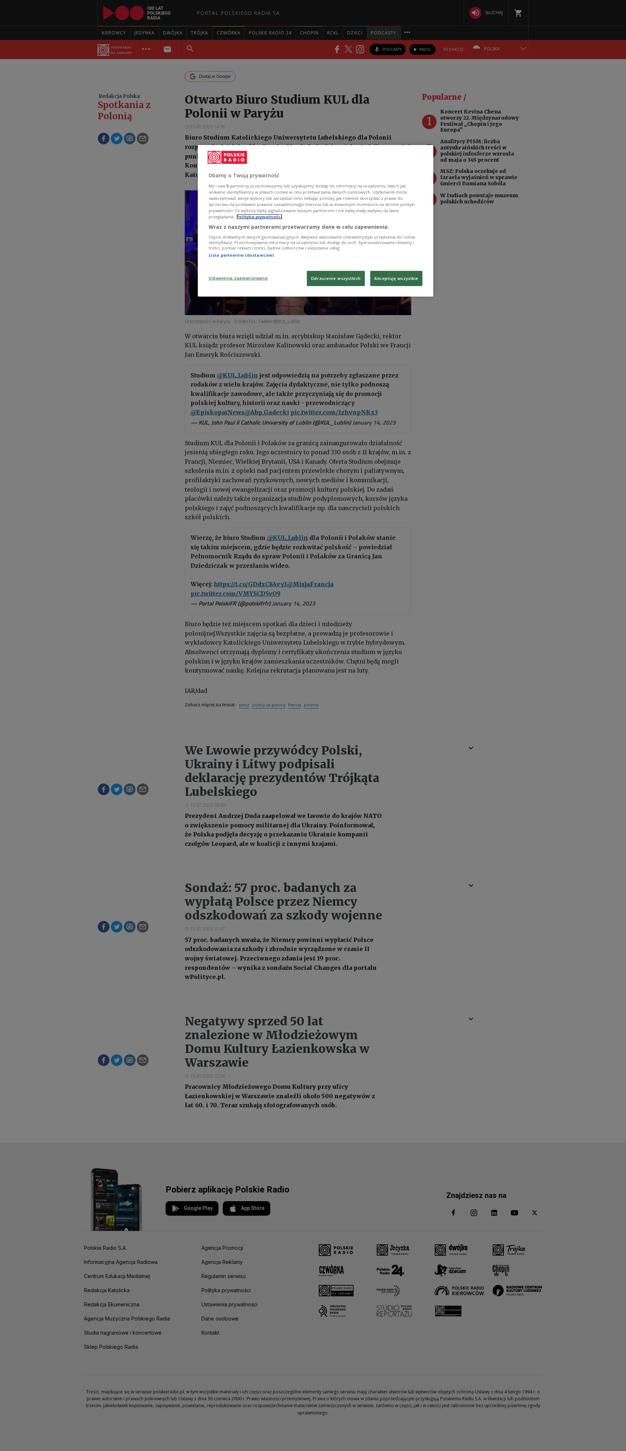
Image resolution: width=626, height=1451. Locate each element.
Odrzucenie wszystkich (336, 278)
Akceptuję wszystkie (396, 278)
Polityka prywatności (259, 216)
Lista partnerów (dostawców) (241, 255)
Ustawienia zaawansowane (238, 278)
